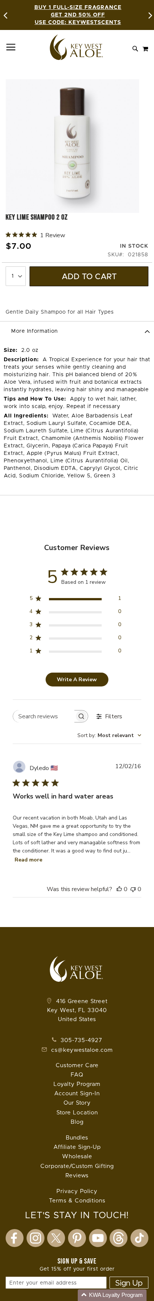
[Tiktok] (139, 1238)
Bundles (77, 1138)
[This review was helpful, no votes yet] (119, 889)
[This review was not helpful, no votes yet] (133, 889)
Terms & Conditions (77, 1201)
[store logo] (77, 47)
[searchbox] (43, 716)
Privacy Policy (77, 1191)
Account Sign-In (77, 1093)
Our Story (77, 1103)
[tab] (77, 331)
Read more (28, 859)
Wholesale (77, 1156)
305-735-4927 (80, 1040)
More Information (34, 331)
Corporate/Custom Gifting (77, 1166)
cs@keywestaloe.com (82, 1050)
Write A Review (77, 679)
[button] (112, 1295)
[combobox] (109, 735)
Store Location (77, 1113)
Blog (77, 1122)
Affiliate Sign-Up (77, 1147)
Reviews (77, 1175)
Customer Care (77, 1065)
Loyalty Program (77, 1084)
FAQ (77, 1075)
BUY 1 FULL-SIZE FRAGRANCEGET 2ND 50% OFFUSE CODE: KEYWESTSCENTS (77, 15)
